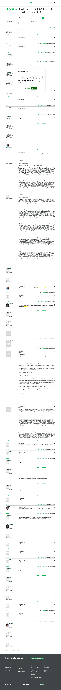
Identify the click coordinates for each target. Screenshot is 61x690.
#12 (54, 126)
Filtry (12, 22)
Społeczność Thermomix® (35, 667)
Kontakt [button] (32, 4)
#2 (54, 37)
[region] (30, 80)
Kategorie (6, 668)
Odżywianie (33, 673)
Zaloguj (38, 34)
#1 (54, 29)
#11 (54, 117)
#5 (54, 64)
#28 (54, 406)
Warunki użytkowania (27, 688)
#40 (54, 551)
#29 (54, 443)
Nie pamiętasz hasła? (21, 671)
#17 (54, 194)
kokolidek (8, 506)
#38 (54, 533)
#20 (54, 286)
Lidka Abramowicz (10, 623)
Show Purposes (27, 88)
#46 (54, 604)
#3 (54, 46)
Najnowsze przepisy (8, 670)
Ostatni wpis (53, 27)
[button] (50, 2)
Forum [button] (29, 4)
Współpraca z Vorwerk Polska (36, 677)
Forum (32, 665)
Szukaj (45, 665)
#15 (54, 152)
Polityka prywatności (34, 688)
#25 (54, 330)
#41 (54, 560)
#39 (54, 542)
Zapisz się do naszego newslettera (37, 658)
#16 (54, 160)
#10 (54, 108)
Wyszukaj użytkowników (48, 670)
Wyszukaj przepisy (8, 667)
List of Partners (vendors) (22, 85)
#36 (54, 516)
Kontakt (22, 688)
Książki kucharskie (34, 671)
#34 (54, 498)
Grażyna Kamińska (10, 303)
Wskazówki (33, 674)
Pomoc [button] (36, 4)
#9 (54, 99)
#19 (54, 277)
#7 (54, 81)
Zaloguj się (20, 668)
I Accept (33, 88)
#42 (54, 569)
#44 (54, 586)
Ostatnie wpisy (20, 672)
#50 (54, 642)
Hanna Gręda (9, 143)
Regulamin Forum (34, 678)
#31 (54, 461)
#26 (54, 341)
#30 (54, 452)
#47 (54, 613)
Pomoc (45, 688)
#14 (54, 143)
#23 (54, 313)
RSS (45, 671)
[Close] (44, 70)
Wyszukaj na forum (47, 668)
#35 (54, 507)
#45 (54, 595)
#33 (54, 486)
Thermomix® (33, 668)
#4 (54, 55)
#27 (54, 351)
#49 (54, 632)
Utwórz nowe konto (21, 669)
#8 (54, 90)
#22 (54, 304)
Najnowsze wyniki (22, 22)
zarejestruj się (44, 34)
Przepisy (6, 665)
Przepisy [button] (24, 4)
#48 (54, 624)
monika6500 (9, 29)
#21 (54, 295)
